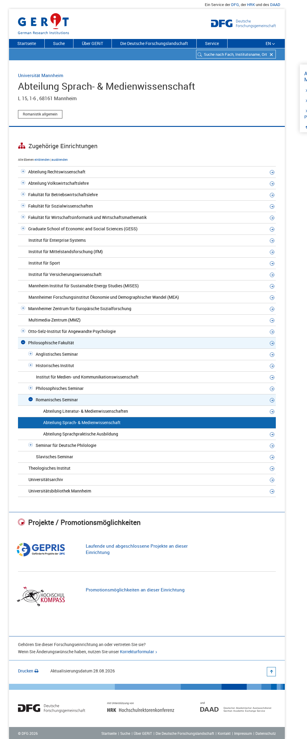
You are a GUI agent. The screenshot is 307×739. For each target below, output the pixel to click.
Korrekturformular (137, 651)
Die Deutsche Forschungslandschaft (154, 43)
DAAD (275, 4)
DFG (235, 4)
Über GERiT (92, 43)
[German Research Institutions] (43, 22)
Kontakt (224, 733)
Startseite (26, 43)
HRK (251, 4)
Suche (59, 43)
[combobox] (236, 54)
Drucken (25, 671)
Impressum (243, 733)
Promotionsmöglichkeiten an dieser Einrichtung (135, 590)
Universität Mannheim (40, 75)
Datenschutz (265, 733)
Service (212, 43)
